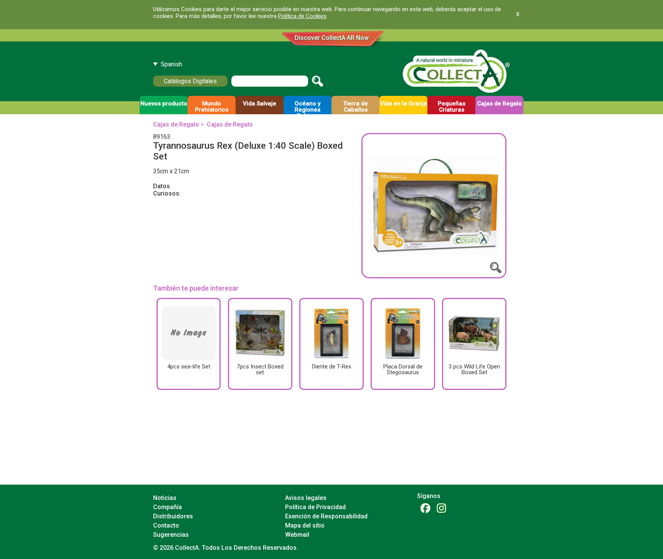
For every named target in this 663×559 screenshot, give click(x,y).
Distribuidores (173, 516)
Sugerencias (171, 534)
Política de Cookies (302, 16)
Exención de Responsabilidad (326, 516)
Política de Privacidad (315, 507)
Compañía (167, 507)
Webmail (297, 534)
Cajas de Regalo (176, 124)
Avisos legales (306, 497)
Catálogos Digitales (190, 81)
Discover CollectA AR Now (332, 37)
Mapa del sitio (305, 525)
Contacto (166, 525)
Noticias (164, 497)
